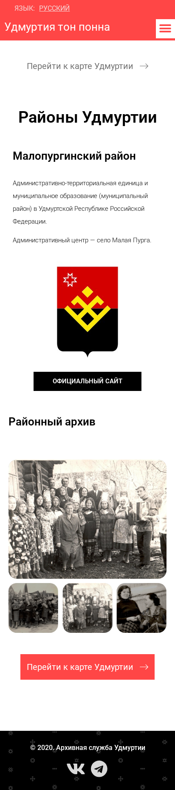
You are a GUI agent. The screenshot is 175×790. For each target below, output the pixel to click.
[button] (165, 28)
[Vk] (76, 768)
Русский (54, 8)
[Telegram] (99, 768)
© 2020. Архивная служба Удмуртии (87, 748)
